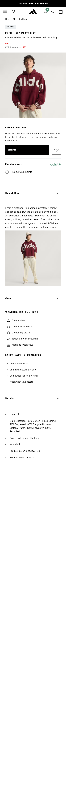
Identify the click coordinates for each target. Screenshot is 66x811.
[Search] (53, 11)
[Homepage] (33, 13)
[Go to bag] (61, 11)
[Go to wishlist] (13, 11)
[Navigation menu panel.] (5, 11)
